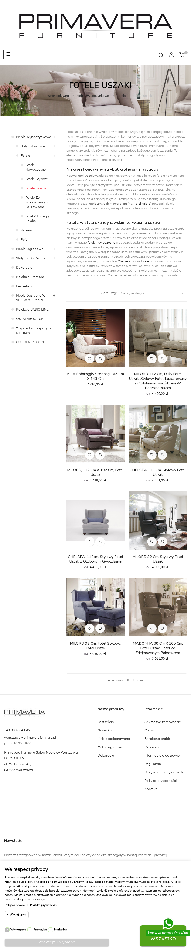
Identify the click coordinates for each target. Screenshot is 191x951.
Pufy (24, 239)
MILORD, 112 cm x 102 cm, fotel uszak (95, 472)
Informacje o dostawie (162, 755)
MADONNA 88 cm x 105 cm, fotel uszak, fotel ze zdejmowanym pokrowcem (158, 648)
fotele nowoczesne (101, 242)
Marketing (60, 929)
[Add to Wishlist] (89, 358)
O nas (149, 730)
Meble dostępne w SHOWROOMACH (30, 298)
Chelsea (124, 261)
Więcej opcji (18, 914)
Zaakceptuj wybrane (57, 942)
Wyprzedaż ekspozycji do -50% (33, 331)
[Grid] (69, 293)
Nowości (105, 730)
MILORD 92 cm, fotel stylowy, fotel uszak (95, 645)
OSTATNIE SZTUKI (30, 319)
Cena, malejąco (152, 293)
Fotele (25, 155)
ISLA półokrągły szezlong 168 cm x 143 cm (95, 376)
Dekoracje (24, 267)
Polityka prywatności (160, 780)
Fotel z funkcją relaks (37, 219)
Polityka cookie (15, 905)
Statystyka (40, 929)
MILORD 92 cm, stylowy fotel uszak (157, 559)
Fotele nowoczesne (35, 167)
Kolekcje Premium (30, 277)
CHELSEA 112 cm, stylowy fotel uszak (158, 472)
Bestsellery (24, 286)
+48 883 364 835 (17, 730)
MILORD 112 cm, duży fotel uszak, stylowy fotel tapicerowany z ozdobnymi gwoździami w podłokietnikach (158, 381)
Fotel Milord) (142, 203)
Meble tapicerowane (114, 738)
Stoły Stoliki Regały (30, 258)
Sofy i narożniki (33, 146)
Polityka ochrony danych (163, 772)
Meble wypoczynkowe (33, 137)
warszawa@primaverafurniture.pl (30, 737)
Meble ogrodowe (29, 249)
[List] (76, 293)
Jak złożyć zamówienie (162, 722)
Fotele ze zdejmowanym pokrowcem (37, 202)
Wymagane (18, 929)
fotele (145, 261)
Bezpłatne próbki (157, 738)
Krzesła (26, 230)
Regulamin (152, 764)
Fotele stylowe (36, 179)
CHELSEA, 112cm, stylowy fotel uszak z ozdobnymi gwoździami (95, 559)
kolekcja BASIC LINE (32, 309)
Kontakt (150, 789)
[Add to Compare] (100, 358)
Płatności (151, 747)
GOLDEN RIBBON (30, 342)
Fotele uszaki (35, 188)
